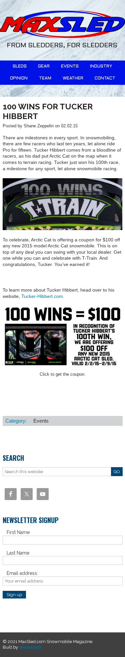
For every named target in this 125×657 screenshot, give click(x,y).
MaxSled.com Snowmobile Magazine (62, 30)
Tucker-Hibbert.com (42, 296)
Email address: (22, 573)
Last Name (18, 553)
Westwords (30, 647)
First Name (18, 532)
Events (41, 421)
